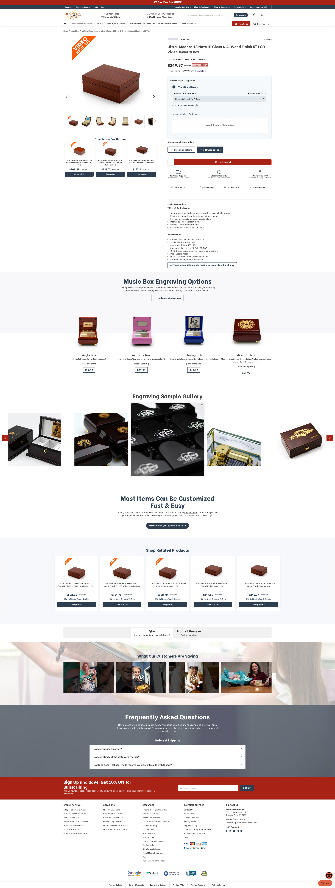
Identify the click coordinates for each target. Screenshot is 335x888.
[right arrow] (154, 96)
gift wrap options (212, 149)
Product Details (115, 884)
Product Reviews (198, 884)
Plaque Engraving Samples (154, 841)
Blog (102, 7)
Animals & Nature (71, 829)
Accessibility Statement (194, 833)
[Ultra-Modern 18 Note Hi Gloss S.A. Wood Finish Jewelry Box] (141, 150)
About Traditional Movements (156, 821)
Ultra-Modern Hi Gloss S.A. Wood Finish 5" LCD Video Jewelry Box (110, 162)
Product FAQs (178, 884)
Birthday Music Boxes (112, 813)
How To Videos (149, 833)
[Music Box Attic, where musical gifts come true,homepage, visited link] (73, 15)
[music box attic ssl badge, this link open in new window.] (204, 873)
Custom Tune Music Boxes (74, 813)
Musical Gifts (148, 837)
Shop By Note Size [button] (182, 7)
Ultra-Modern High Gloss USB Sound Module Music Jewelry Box (79, 162)
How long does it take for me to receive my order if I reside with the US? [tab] (132, 764)
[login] (254, 14)
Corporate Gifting (111, 16)
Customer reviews (189, 632)
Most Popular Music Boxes (161, 16)
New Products (263, 23)
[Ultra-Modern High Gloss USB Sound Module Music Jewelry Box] (79, 150)
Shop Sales (243, 23)
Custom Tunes (112, 13)
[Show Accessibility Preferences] (329, 875)
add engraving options (169, 297)
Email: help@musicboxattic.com (241, 822)
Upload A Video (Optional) (185, 114)
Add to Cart (225, 162)
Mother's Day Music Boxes (114, 825)
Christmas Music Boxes (113, 817)
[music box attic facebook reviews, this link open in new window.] (171, 873)
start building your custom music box (167, 525)
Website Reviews (219, 884)
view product (79, 174)
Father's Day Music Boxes (114, 821)
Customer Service (83, 7)
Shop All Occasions (111, 809)
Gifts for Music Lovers (152, 848)
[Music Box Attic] (227, 831)
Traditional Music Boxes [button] (81, 23)
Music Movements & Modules (142, 23)
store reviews (259, 187)
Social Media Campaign (153, 852)
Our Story (69, 7)
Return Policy (189, 813)
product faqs (208, 187)
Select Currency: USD (259, 7)
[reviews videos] (88, 677)
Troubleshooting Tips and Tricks (197, 829)
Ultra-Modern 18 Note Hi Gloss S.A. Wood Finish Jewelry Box (141, 161)
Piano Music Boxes (71, 817)
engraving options (183, 149)
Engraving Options (158, 884)
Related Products (136, 884)
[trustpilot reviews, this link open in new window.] (152, 873)
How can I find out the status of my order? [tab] (116, 756)
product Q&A (233, 187)
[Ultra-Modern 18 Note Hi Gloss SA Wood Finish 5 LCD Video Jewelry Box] (73, 121)
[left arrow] (66, 96)
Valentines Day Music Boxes (115, 829)
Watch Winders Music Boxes (75, 821)
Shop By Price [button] (239, 7)
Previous (65, 121)
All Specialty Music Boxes (74, 809)
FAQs (96, 7)
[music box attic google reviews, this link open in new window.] (134, 873)
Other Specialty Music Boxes (75, 833)
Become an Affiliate (151, 817)
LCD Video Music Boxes (73, 825)
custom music (190, 512)
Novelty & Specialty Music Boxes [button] (111, 23)
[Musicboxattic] (231, 831)
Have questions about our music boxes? (151, 632)
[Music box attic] (241, 831)
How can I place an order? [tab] (107, 748)
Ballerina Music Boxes (167, 23)
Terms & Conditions (192, 817)
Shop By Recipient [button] (201, 7)
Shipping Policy (190, 825)
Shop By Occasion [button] (221, 7)
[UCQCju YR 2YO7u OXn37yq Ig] (234, 831)
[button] (260, 7)
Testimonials (148, 845)
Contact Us (189, 809)
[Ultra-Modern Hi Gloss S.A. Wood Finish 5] (110, 150)
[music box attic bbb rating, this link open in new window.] (190, 873)
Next (155, 121)
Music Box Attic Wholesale (154, 860)
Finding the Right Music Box (155, 809)
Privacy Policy (190, 821)
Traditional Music (188, 87)
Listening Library (150, 825)
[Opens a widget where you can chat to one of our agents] (325, 883)
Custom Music (186, 105)
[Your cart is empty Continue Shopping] (262, 15)
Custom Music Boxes (188, 23)
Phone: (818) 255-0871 (236, 819)
